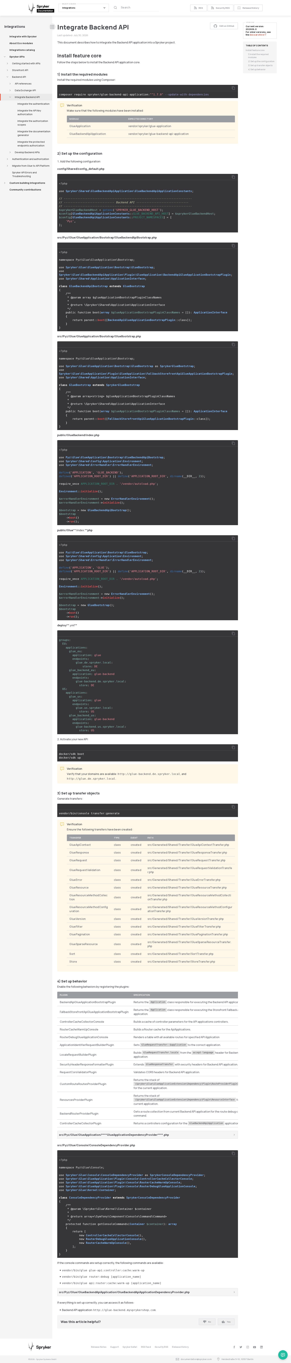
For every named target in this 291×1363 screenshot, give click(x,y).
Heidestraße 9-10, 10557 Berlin (237, 1359)
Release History (251, 8)
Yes (229, 1321)
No (209, 1321)
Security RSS (223, 8)
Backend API (19, 76)
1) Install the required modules (258, 56)
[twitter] (241, 1347)
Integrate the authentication (34, 103)
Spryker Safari (130, 1346)
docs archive (257, 34)
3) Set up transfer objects (260, 65)
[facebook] (234, 1347)
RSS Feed (146, 1346)
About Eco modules (21, 43)
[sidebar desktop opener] (52, 27)
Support (114, 1346)
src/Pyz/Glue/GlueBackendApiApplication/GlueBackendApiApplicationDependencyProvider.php (124, 1292)
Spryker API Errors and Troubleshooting (24, 174)
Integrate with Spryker (23, 36)
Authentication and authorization (30, 159)
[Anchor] (103, 55)
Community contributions (25, 189)
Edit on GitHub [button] (226, 26)
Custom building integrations (27, 182)
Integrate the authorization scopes (33, 122)
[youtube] (254, 1347)
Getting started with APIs (26, 63)
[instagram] (247, 1347)
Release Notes (98, 1346)
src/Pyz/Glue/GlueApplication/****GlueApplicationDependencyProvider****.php (114, 1135)
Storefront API (20, 70)
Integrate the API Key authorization (29, 112)
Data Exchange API (25, 90)
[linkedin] (261, 1347)
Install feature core (255, 50)
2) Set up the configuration (261, 61)
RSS (201, 8)
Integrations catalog (22, 50)
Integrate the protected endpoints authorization (31, 143)
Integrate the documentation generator (34, 133)
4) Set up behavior (257, 69)
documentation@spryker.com (196, 1359)
